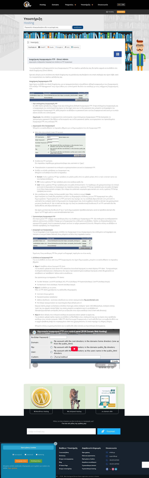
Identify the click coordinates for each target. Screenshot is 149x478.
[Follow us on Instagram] (113, 470)
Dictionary (62, 456)
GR (119, 4)
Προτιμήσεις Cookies (88, 459)
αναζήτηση (78, 27)
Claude (51, 47)
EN (123, 4)
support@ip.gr (113, 456)
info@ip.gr (112, 452)
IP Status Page (63, 465)
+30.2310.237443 (114, 460)
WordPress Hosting (41, 411)
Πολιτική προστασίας (88, 456)
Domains (55, 5)
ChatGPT (43, 47)
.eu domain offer (107, 411)
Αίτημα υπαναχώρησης (66, 459)
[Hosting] (118, 54)
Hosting (43, 5)
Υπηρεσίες (69, 5)
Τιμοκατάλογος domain (89, 465)
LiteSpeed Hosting (74, 411)
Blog (60, 462)
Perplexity (76, 47)
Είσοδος (111, 12)
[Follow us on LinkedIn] (116, 470)
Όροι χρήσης (86, 452)
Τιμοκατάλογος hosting (89, 469)
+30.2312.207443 (114, 464)
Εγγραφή (121, 12)
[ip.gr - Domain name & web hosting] (27, 5)
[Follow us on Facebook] (107, 470)
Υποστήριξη (35, 42)
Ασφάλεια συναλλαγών (89, 462)
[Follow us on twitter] (110, 470)
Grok (67, 47)
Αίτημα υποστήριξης (65, 469)
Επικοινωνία (103, 5)
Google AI (60, 47)
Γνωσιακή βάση (64, 452)
